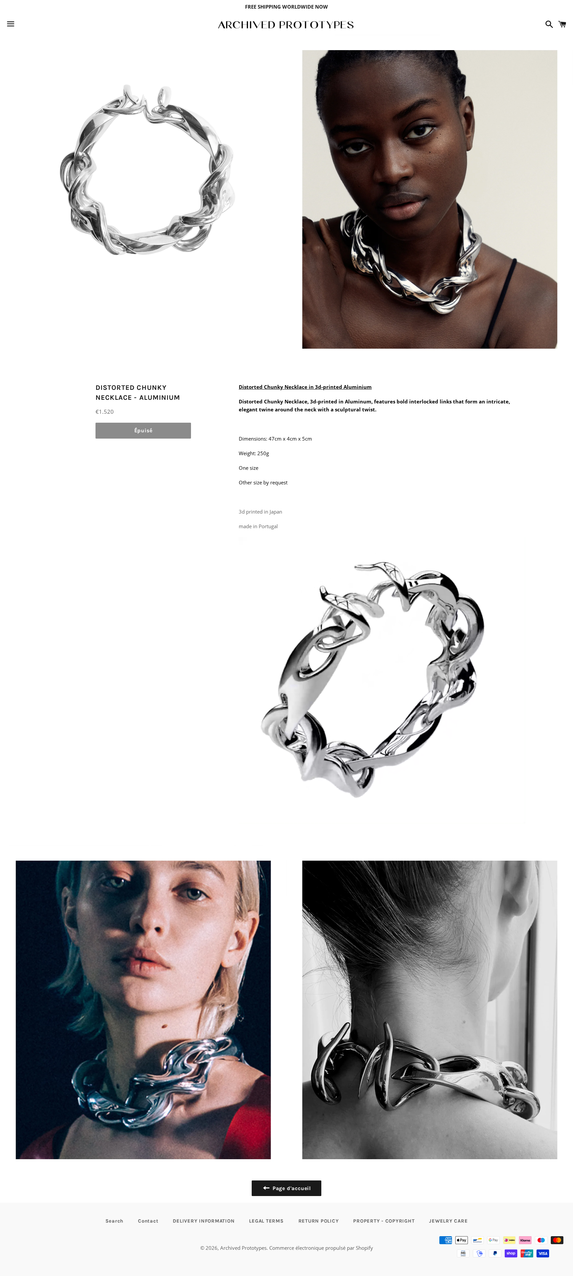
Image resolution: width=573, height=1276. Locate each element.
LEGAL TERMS (266, 1221)
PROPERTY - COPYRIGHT (383, 1221)
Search (114, 1221)
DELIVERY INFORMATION (203, 1221)
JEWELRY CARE (448, 1221)
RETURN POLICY (318, 1221)
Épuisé (143, 430)
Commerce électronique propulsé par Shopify (321, 1247)
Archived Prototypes (243, 1247)
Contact (148, 1221)
